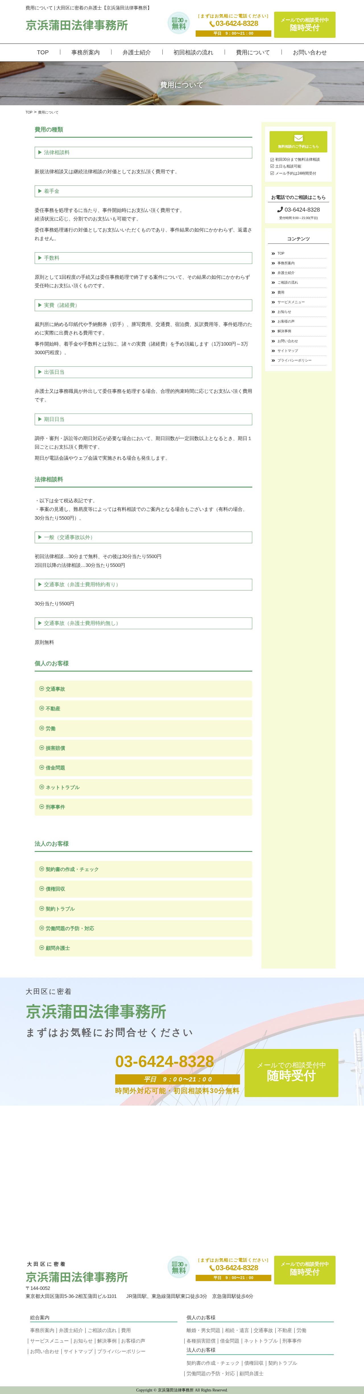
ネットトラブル (63, 787)
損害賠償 (55, 748)
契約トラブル (60, 909)
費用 (281, 292)
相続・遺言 (237, 1330)
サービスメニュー (291, 302)
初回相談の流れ (193, 52)
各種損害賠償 (201, 1341)
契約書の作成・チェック (72, 869)
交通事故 (55, 689)
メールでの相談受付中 (305, 24)
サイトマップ (288, 351)
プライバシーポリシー (295, 360)
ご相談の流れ (288, 282)
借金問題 (55, 768)
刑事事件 (55, 807)
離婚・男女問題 (203, 1330)
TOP (43, 52)
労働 (50, 728)
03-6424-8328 (237, 23)
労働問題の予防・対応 (70, 928)
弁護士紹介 (137, 52)
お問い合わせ (310, 52)
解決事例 (284, 331)
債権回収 (55, 889)
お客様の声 (286, 321)
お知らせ (284, 312)
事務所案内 (85, 52)
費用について (253, 52)
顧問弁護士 (58, 948)
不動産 (53, 708)
